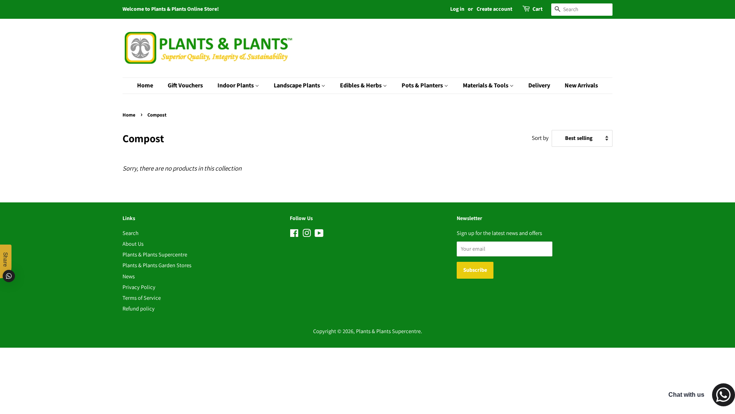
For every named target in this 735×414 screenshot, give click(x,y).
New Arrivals (581, 85)
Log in (457, 9)
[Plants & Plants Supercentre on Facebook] (294, 234)
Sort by (540, 137)
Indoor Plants (236, 85)
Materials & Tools (486, 85)
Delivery (539, 85)
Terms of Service (141, 297)
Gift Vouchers (185, 85)
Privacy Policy (138, 287)
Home (145, 85)
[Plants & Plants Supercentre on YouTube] (319, 234)
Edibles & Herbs (361, 85)
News (128, 276)
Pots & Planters (423, 85)
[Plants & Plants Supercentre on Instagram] (306, 234)
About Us (133, 243)
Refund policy (138, 308)
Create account (494, 9)
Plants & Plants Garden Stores (156, 265)
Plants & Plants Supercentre (154, 254)
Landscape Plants (297, 85)
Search (130, 233)
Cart (537, 9)
